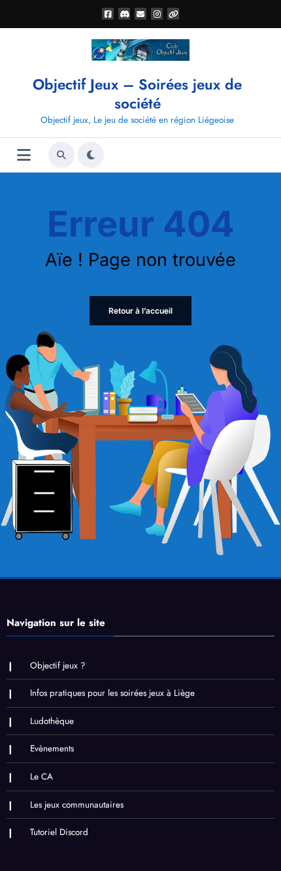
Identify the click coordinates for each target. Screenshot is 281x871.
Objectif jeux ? (58, 665)
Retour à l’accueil (140, 311)
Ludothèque (52, 721)
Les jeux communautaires (77, 804)
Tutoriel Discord (59, 832)
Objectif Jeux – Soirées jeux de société (137, 94)
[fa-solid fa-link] (173, 14)
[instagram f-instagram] (157, 14)
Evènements (52, 748)
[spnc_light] (91, 155)
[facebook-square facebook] (108, 14)
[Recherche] (61, 155)
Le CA (41, 776)
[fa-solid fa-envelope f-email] (140, 14)
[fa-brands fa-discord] (124, 14)
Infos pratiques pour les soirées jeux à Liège (112, 693)
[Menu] (24, 155)
